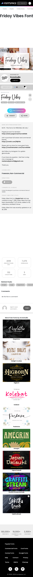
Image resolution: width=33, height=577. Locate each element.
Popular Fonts (9, 544)
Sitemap (25, 562)
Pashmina (16, 427)
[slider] (17, 87)
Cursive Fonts (9, 553)
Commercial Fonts (11, 548)
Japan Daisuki (16, 470)
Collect (12, 115)
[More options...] (30, 99)
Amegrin (16, 448)
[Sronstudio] (5, 78)
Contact (15, 80)
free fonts (5, 534)
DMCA (16, 562)
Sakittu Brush (16, 514)
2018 (9, 261)
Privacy (25, 558)
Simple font (19, 198)
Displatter (16, 339)
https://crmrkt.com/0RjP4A (11, 142)
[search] (22, 3)
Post (27, 308)
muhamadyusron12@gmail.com (12, 161)
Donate (8, 182)
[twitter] (16, 569)
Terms (7, 562)
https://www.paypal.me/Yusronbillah (14, 134)
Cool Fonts (24, 548)
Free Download (18, 110)
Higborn (16, 383)
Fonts (5, 9)
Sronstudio (15, 77)
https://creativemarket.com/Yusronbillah (16, 147)
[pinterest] (23, 569)
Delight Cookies (16, 361)
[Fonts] (9, 3)
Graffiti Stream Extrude (16, 492)
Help (6, 558)
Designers (27, 534)
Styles (12, 9)
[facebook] (10, 569)
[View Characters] (30, 95)
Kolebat (16, 405)
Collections (20, 9)
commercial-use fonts (16, 534)
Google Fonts (23, 553)
